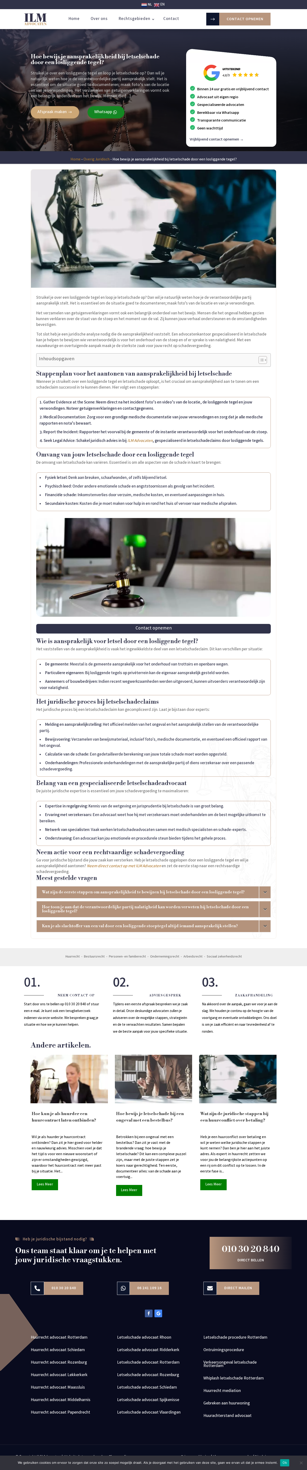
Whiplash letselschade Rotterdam (233, 1379)
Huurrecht (72, 956)
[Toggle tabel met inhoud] (260, 360)
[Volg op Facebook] (149, 1313)
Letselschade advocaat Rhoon (144, 1338)
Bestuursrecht (94, 956)
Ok (285, 1462)
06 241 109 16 (149, 1288)
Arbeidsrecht (192, 956)
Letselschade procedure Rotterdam (235, 1338)
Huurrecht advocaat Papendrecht (60, 1413)
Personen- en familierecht (127, 956)
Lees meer (45, 1184)
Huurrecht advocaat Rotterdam (59, 1338)
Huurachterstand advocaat (227, 1416)
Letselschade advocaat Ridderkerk (148, 1350)
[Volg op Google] (158, 1313)
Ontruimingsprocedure (223, 1350)
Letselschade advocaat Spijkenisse (148, 1400)
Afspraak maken (52, 112)
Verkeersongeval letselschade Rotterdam (230, 1365)
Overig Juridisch (96, 159)
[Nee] (301, 1462)
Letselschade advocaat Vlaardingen (149, 1413)
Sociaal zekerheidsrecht (224, 956)
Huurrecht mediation (222, 1391)
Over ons (99, 19)
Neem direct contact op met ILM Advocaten (124, 866)
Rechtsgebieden (134, 19)
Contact (171, 19)
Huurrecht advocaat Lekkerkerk (59, 1375)
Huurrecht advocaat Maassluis (58, 1388)
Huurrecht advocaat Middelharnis (60, 1400)
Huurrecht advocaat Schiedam (58, 1350)
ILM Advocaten (140, 441)
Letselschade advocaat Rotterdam (148, 1363)
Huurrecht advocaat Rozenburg (59, 1363)
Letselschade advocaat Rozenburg (148, 1375)
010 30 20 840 (251, 1249)
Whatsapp (103, 112)
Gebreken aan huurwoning (226, 1404)
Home (74, 19)
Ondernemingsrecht (164, 956)
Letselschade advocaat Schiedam (147, 1388)
